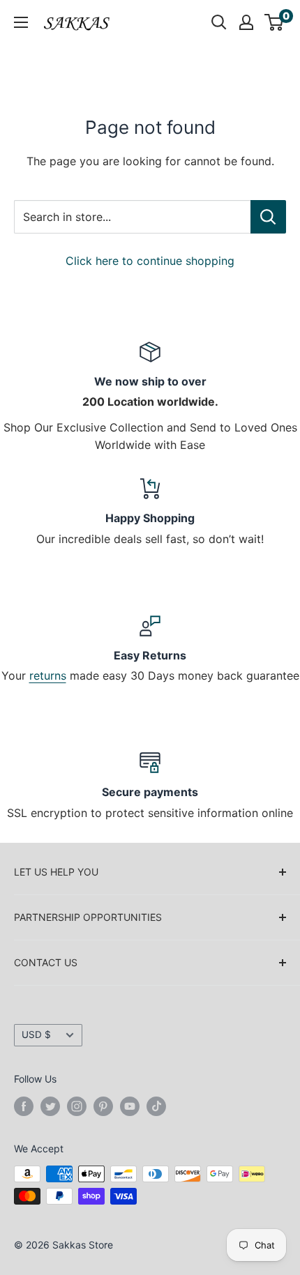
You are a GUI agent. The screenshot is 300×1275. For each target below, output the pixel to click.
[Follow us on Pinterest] (103, 1105)
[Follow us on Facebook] (23, 1105)
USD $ (36, 1034)
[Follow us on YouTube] (130, 1105)
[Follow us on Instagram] (77, 1105)
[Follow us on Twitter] (50, 1105)
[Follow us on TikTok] (156, 1105)
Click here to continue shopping (150, 261)
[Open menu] (21, 22)
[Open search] (219, 22)
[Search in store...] (268, 217)
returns (47, 675)
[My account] (246, 22)
